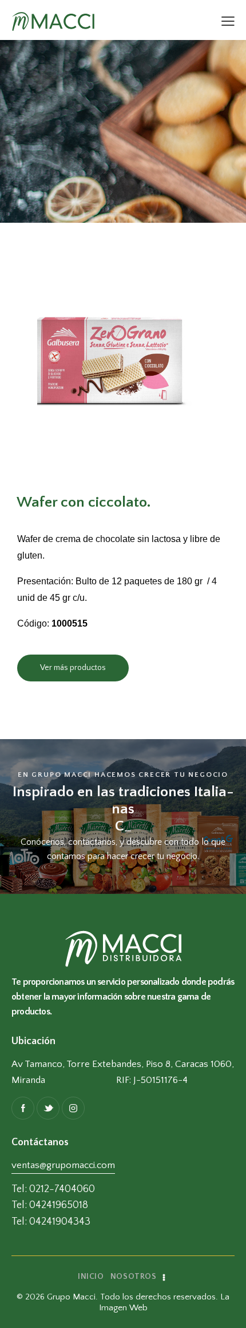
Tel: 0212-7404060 (53, 1189)
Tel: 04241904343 (50, 1221)
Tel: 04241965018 (49, 1205)
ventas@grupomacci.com (63, 1165)
